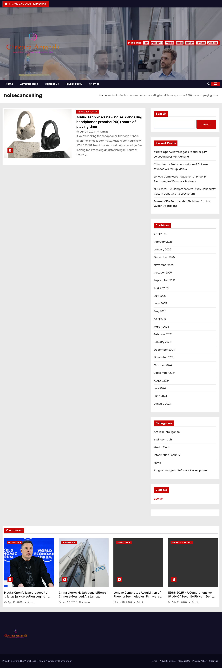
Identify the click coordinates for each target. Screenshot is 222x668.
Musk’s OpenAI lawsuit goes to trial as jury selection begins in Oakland (26, 596)
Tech (146, 42)
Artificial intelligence (167, 432)
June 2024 (160, 396)
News (157, 463)
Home (9, 83)
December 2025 (164, 257)
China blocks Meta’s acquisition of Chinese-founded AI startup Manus (83, 596)
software (200, 42)
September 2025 (165, 280)
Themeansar (65, 660)
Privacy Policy (74, 83)
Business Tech (163, 439)
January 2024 (162, 404)
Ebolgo (158, 499)
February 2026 (163, 242)
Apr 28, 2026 (125, 602)
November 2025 (164, 265)
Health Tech (162, 447)
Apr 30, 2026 (15, 602)
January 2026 (162, 249)
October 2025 (163, 272)
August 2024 (162, 380)
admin (103, 131)
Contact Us (52, 83)
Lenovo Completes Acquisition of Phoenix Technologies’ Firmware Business (137, 596)
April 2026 (160, 234)
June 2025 (160, 303)
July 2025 (160, 296)
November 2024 (164, 357)
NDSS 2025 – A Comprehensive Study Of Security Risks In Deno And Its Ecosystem (190, 596)
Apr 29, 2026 (70, 602)
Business (212, 42)
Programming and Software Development (181, 470)
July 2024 (160, 388)
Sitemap (94, 83)
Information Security (87, 112)
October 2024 (163, 365)
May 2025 (160, 311)
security (190, 42)
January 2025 (162, 342)
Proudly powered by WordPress (19, 660)
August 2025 (162, 288)
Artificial (170, 42)
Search (161, 113)
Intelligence (157, 42)
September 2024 (165, 373)
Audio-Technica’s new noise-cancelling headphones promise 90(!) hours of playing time (109, 122)
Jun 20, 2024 (88, 131)
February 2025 (163, 334)
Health (179, 42)
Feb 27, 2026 (180, 602)
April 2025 (160, 319)
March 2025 (161, 327)
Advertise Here (29, 83)
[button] (208, 84)
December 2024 (164, 350)
